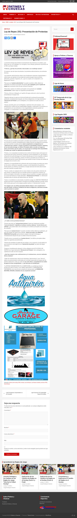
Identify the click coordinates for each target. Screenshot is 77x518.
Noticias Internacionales (63, 1)
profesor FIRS (44, 382)
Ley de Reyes (28, 382)
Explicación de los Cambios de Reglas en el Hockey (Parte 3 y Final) (29, 479)
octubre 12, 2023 (26, 484)
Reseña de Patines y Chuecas (9, 504)
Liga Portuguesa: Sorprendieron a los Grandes (14, 393)
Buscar (72, 29)
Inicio (5, 14)
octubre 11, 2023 (44, 482)
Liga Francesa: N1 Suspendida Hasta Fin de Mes (38, 393)
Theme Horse (30, 515)
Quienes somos (18, 18)
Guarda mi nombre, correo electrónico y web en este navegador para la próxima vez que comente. (26, 449)
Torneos (11, 14)
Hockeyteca (55, 14)
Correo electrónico (9, 434)
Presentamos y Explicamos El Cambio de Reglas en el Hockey (66, 479)
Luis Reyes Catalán (35, 382)
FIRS (19, 382)
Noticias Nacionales (52, 1)
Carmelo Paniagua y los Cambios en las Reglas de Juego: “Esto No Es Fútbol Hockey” (9, 480)
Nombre (6, 427)
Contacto (4, 502)
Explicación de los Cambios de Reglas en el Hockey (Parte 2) (47, 478)
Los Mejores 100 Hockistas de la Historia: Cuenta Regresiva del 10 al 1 (62, 143)
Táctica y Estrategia (42, 14)
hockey (22, 382)
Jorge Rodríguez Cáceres (19, 34)
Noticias (20, 14)
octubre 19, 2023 (7, 486)
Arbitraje (30, 14)
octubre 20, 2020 (8, 34)
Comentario (7, 410)
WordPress (48, 515)
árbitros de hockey (13, 382)
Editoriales (7, 18)
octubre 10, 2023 (63, 484)
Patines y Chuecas (15, 515)
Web (5, 440)
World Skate (7, 384)
